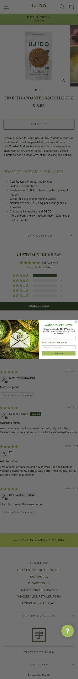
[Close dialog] (76, 322)
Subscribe (58, 353)
